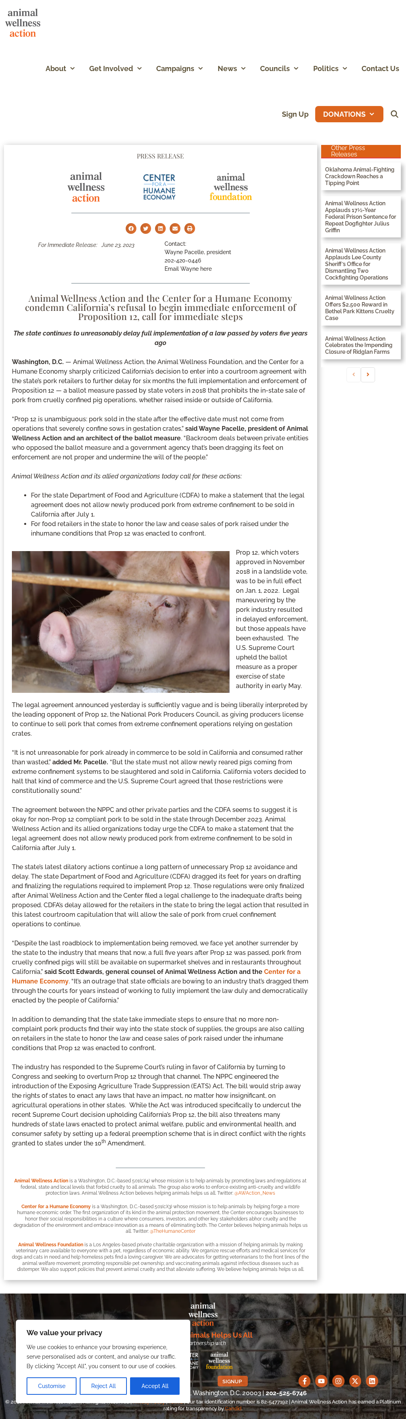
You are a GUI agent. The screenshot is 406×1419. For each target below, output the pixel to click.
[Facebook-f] (305, 1381)
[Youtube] (321, 1381)
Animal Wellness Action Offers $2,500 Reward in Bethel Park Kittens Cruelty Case (360, 308)
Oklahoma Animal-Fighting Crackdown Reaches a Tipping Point (360, 176)
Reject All (103, 1386)
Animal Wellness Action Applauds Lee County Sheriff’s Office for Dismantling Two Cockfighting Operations (356, 263)
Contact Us (380, 68)
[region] (103, 1361)
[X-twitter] (355, 1381)
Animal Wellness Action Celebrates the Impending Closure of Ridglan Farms (359, 345)
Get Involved (111, 68)
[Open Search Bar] (394, 114)
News (227, 68)
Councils (275, 68)
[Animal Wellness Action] (25, 23)
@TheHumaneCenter (172, 1231)
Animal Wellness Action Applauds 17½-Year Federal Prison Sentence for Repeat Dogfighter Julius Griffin (360, 216)
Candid (233, 1408)
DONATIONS (344, 114)
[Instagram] (338, 1381)
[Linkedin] (372, 1381)
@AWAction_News (254, 1193)
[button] (74, 68)
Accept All (155, 1386)
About (56, 68)
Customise (51, 1386)
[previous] (354, 374)
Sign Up (295, 114)
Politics (326, 68)
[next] (368, 374)
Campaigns (175, 68)
